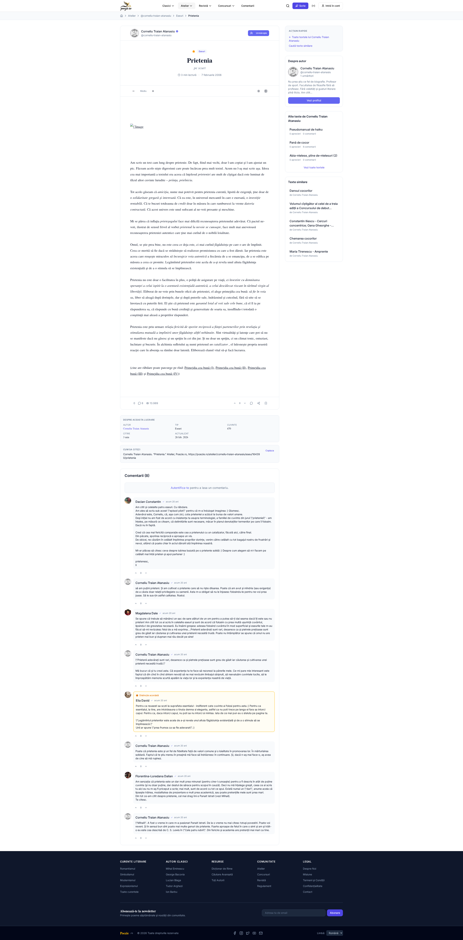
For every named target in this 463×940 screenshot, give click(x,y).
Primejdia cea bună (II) (231, 367)
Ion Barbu (171, 891)
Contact (307, 891)
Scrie (302, 5)
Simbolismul (127, 874)
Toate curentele (129, 891)
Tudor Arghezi (174, 885)
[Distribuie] (258, 403)
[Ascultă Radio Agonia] (313, 6)
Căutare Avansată (222, 874)
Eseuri (179, 15)
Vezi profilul (314, 100)
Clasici (166, 5)
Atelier (185, 5)
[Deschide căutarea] (287, 6)
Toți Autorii (218, 880)
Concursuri (224, 5)
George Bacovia (175, 874)
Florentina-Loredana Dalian (154, 776)
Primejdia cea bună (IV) (163, 373)
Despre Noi (309, 868)
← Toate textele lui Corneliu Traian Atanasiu (309, 38)
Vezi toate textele (314, 167)
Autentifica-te (180, 488)
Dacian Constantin (148, 501)
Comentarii (247, 5)
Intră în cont (333, 5)
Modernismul (127, 880)
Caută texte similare (300, 45)
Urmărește (261, 33)
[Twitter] (248, 933)
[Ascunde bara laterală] (266, 91)
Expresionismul (129, 885)
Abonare (335, 912)
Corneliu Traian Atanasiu (136, 428)
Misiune (307, 874)
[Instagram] (241, 933)
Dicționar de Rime (222, 868)
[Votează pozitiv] (234, 403)
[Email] (261, 933)
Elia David (142, 700)
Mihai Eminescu (175, 868)
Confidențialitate (312, 885)
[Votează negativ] (244, 403)
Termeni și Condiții (313, 880)
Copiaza (270, 450)
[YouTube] (254, 933)
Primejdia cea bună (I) (199, 367)
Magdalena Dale (146, 613)
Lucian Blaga (173, 880)
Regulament (264, 885)
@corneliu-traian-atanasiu (156, 15)
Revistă (203, 5)
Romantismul (127, 868)
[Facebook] (235, 933)
